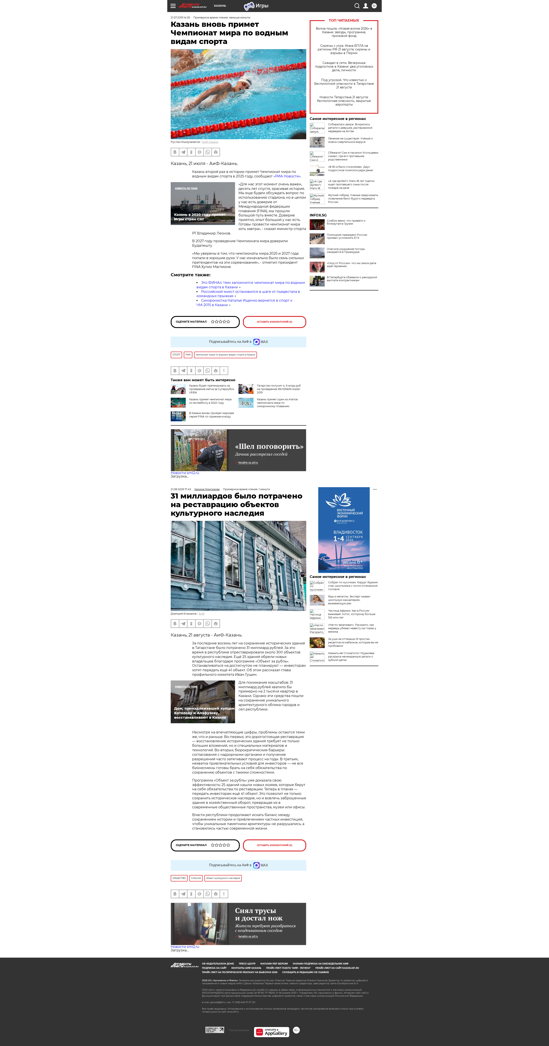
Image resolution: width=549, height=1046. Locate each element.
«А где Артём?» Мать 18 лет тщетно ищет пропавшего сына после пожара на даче (351, 184)
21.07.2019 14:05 (180, 17)
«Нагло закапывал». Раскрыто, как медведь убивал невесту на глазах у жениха (352, 628)
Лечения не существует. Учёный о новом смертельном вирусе (350, 140)
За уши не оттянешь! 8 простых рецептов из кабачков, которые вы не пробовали (353, 642)
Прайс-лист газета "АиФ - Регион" (288, 968)
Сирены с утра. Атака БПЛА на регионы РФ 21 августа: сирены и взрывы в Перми (344, 49)
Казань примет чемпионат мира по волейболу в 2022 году (210, 401)
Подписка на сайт (214, 968)
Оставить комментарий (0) (274, 321)
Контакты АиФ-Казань (246, 968)
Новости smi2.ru (185, 473)
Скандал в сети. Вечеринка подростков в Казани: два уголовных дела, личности (344, 66)
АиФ (202, 613)
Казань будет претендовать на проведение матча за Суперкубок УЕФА (211, 389)
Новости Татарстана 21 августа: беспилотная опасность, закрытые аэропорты (344, 100)
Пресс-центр (247, 963)
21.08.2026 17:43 (181, 489)
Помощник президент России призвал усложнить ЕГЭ (347, 236)
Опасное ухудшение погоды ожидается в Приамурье (346, 251)
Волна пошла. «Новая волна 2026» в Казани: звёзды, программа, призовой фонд (344, 32)
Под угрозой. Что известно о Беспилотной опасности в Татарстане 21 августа (344, 83)
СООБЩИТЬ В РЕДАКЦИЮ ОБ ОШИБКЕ (305, 972)
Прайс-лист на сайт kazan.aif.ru (337, 968)
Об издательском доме (218, 963)
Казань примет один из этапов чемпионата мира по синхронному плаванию (277, 403)
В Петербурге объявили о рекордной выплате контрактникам (352, 279)
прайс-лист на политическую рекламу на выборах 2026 (239, 972)
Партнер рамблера (239, 1030)
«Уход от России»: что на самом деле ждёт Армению (351, 265)
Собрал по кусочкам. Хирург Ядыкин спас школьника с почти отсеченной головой (353, 586)
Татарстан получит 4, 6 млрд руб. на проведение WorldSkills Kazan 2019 (279, 389)
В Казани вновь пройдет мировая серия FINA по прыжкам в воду (211, 414)
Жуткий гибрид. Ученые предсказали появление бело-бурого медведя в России (353, 198)
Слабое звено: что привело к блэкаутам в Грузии (346, 222)
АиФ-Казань (210, 142)
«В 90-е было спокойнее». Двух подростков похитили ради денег (350, 168)
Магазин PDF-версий (274, 963)
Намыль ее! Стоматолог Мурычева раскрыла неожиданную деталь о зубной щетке (351, 656)
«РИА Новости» (287, 176)
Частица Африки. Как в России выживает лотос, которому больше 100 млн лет (351, 614)
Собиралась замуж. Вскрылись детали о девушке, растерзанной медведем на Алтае (350, 128)
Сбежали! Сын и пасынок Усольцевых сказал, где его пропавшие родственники (353, 156)
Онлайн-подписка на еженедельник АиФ (320, 963)
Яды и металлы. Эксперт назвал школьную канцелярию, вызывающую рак (349, 600)
